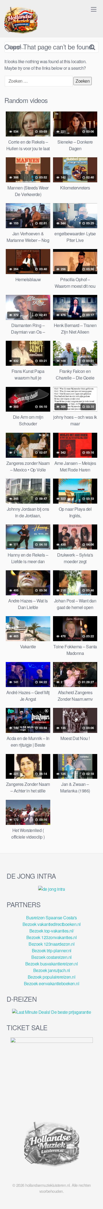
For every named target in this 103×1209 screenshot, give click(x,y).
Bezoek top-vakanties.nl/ (51, 931)
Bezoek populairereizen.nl (52, 977)
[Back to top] (93, 1197)
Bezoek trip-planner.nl (51, 950)
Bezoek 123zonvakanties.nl (51, 937)
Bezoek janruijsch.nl (51, 970)
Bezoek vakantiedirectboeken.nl (52, 924)
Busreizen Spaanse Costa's (51, 917)
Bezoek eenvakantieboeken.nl (51, 983)
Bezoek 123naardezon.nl (51, 944)
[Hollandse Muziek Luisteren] (20, 20)
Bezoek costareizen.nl (51, 957)
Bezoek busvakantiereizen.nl (51, 964)
